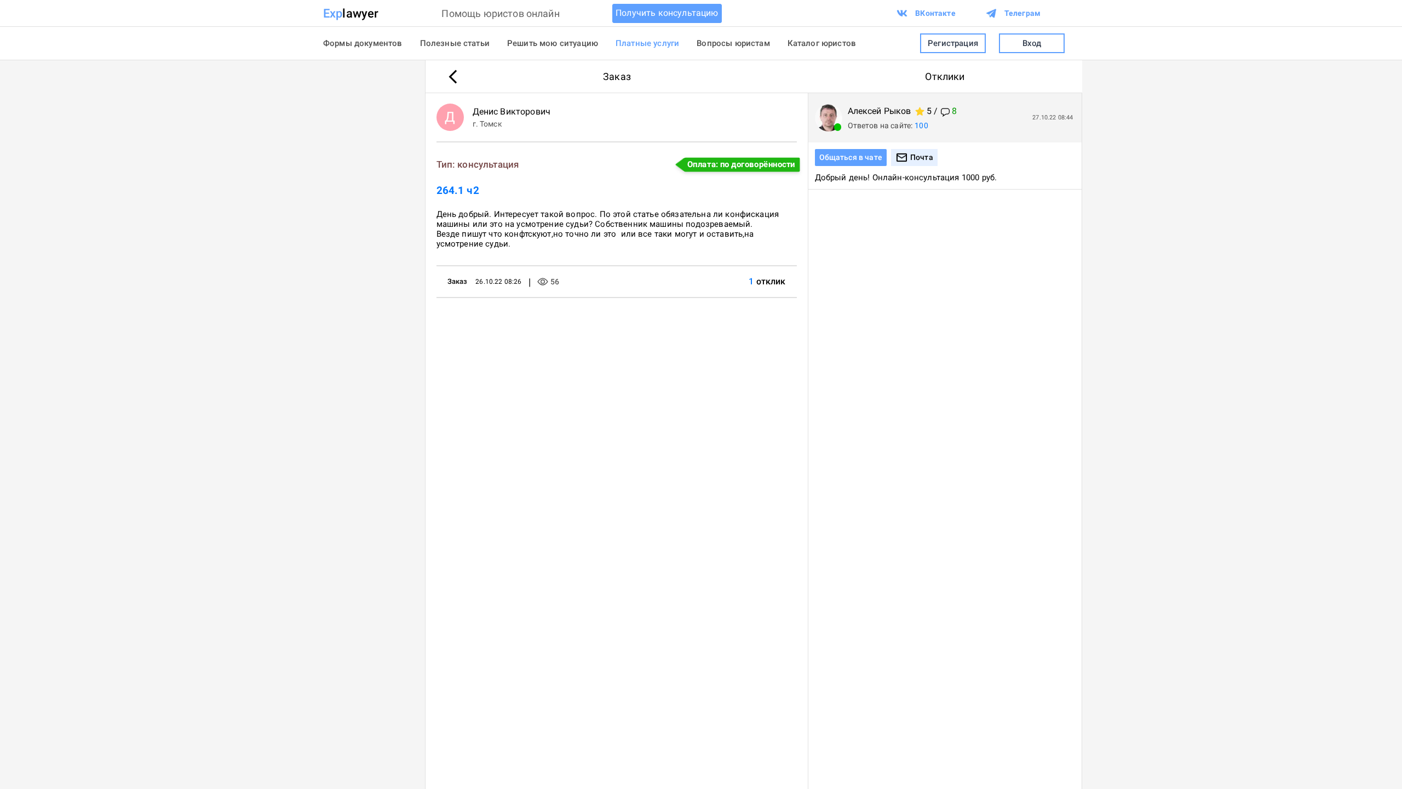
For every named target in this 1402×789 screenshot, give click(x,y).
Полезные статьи (455, 43)
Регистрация (953, 43)
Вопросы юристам (733, 43)
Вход (1032, 43)
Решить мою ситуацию (552, 43)
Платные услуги (647, 43)
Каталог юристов (822, 43)
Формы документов (363, 43)
